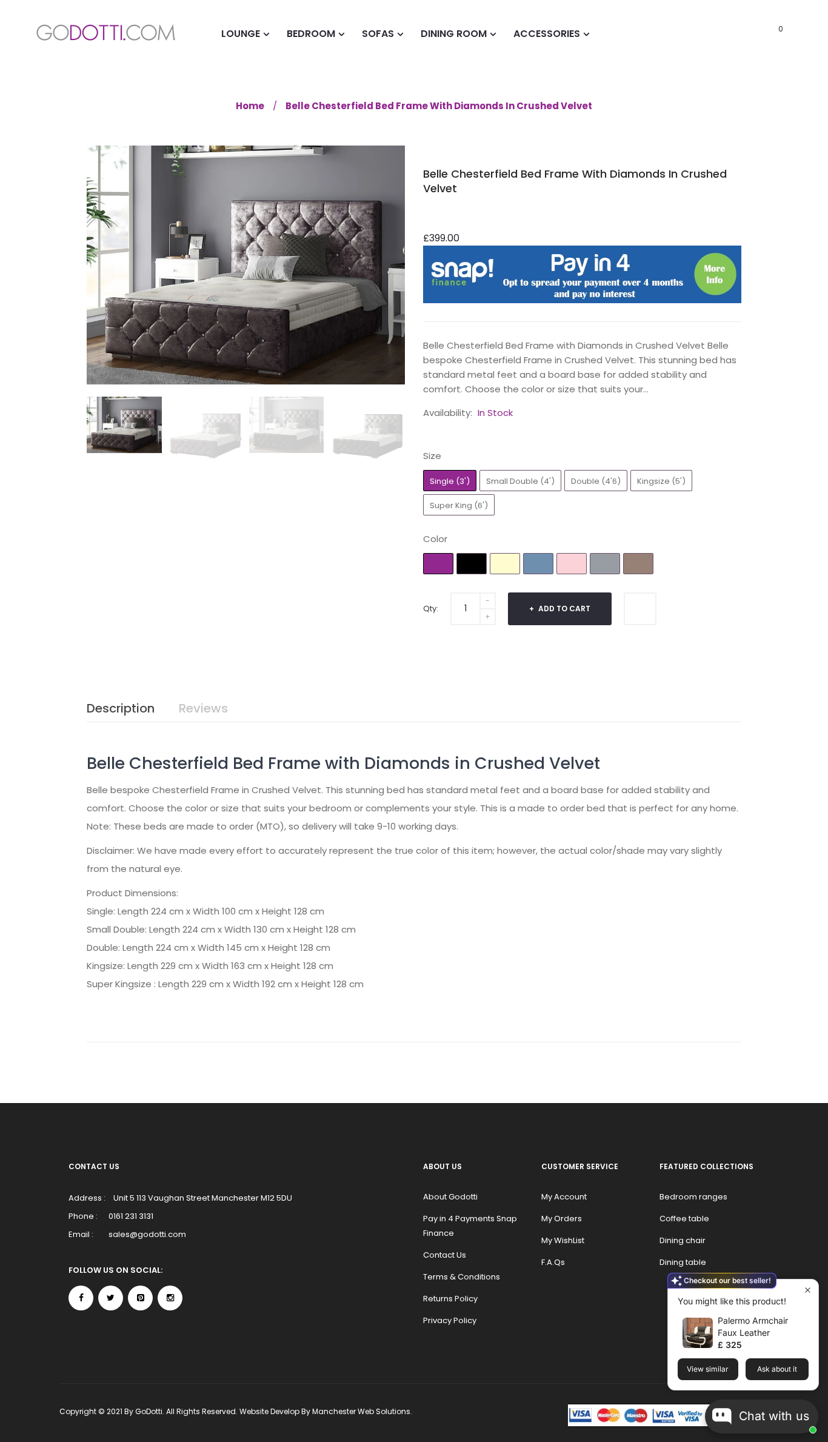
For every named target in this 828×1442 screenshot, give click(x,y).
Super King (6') (459, 505)
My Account (564, 1196)
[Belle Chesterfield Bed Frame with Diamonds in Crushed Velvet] (124, 425)
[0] (764, 33)
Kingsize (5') (661, 481)
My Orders (561, 1218)
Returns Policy (450, 1298)
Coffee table (684, 1218)
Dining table (682, 1262)
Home (250, 105)
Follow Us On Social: (115, 1270)
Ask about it (777, 1368)
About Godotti (450, 1196)
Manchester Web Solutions (361, 1411)
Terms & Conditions (461, 1277)
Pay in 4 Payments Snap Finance (470, 1226)
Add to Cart (563, 608)
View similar (708, 1368)
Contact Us (444, 1255)
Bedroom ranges (693, 1196)
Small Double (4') (520, 481)
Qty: (430, 608)
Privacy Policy (449, 1320)
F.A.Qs (553, 1262)
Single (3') (450, 481)
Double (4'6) (596, 481)
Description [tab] (121, 708)
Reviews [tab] (203, 708)
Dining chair (682, 1240)
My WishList (562, 1240)
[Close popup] (808, 1290)
